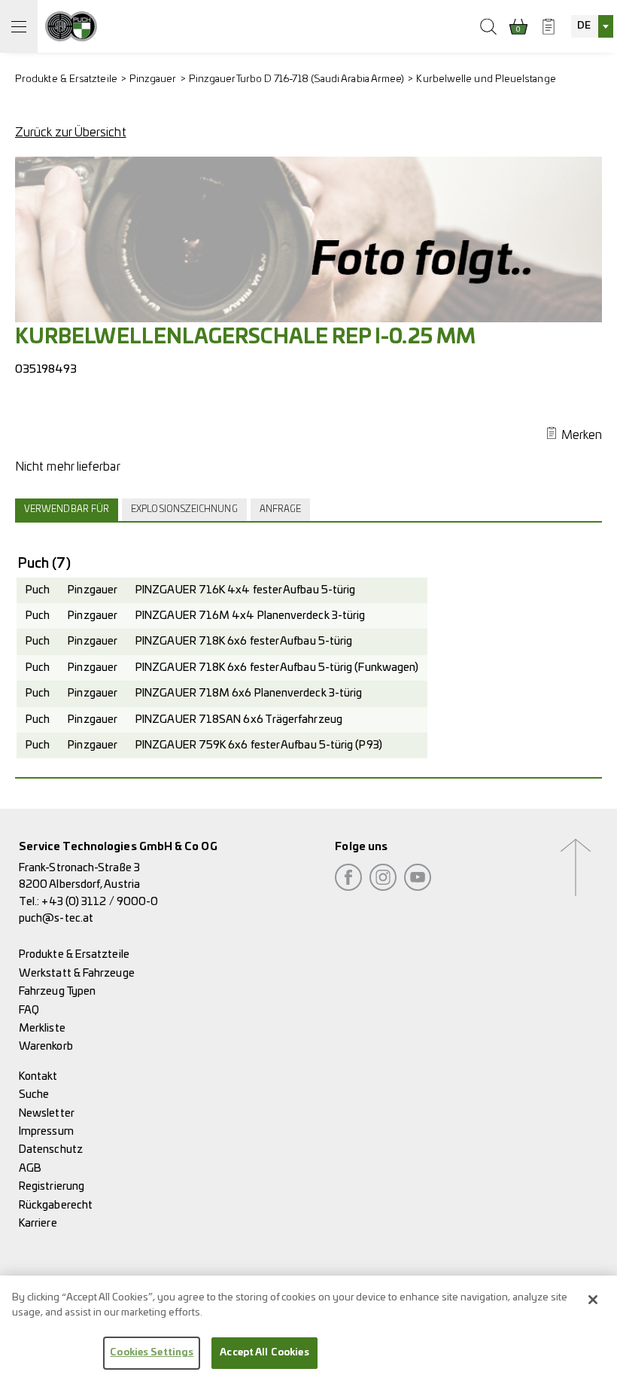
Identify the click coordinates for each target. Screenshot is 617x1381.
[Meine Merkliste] (548, 26)
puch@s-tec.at (56, 918)
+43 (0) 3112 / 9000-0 (99, 901)
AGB (30, 1168)
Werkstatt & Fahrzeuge (77, 973)
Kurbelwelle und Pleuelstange (485, 79)
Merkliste (42, 1028)
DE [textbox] (584, 26)
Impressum (46, 1131)
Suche (34, 1094)
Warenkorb (46, 1046)
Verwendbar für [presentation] (66, 509)
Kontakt (38, 1076)
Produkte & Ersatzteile (66, 79)
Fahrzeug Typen (57, 991)
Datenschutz (51, 1149)
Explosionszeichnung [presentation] (184, 509)
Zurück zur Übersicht (70, 133)
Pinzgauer (153, 79)
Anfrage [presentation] (281, 509)
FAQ (29, 1010)
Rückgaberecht (56, 1205)
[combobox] (592, 26)
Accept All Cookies (264, 1353)
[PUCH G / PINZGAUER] (71, 26)
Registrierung (51, 1186)
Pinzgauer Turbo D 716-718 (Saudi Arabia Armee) (297, 79)
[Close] (592, 1299)
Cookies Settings (151, 1353)
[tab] (68, 509)
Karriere (38, 1223)
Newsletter (46, 1113)
